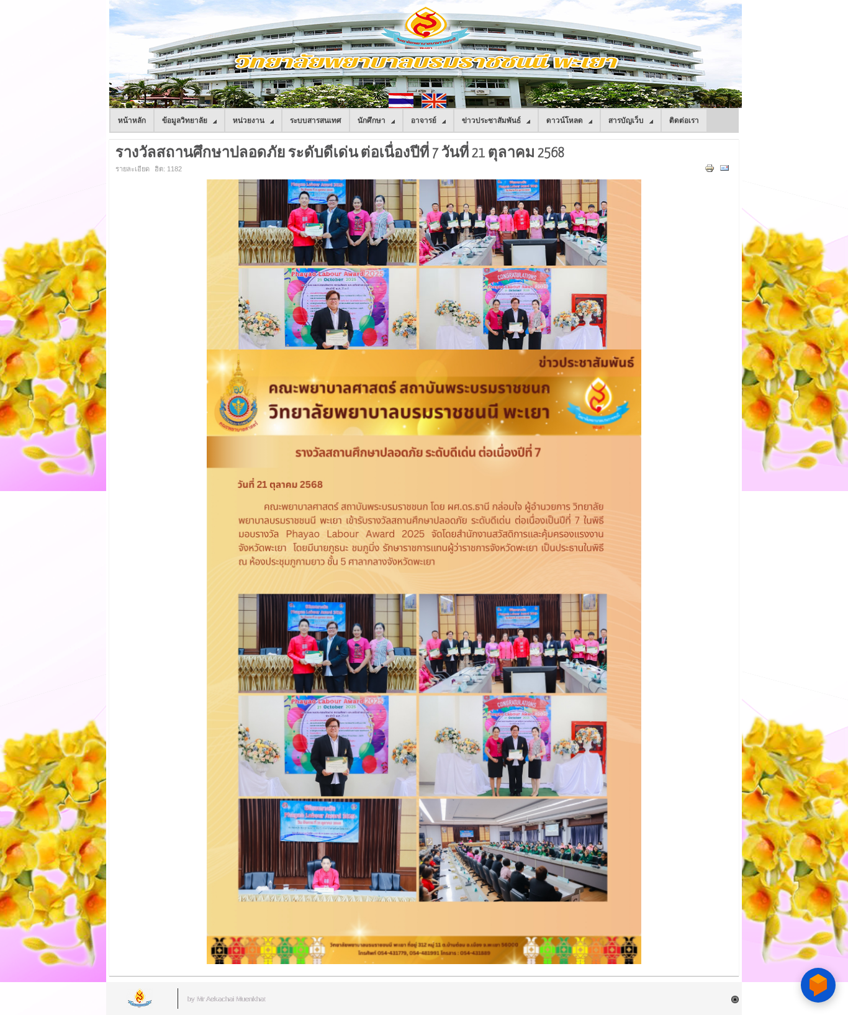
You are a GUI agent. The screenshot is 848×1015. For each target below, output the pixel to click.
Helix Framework (140, 998)
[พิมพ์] (711, 170)
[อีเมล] (726, 170)
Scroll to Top (735, 999)
